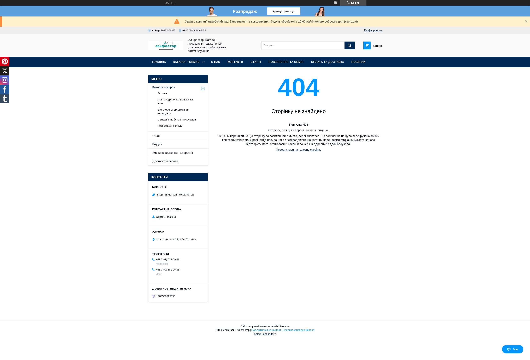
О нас (215, 61)
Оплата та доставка (327, 61)
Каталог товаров (163, 87)
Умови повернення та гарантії (172, 152)
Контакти (235, 61)
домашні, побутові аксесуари (177, 119)
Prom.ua (284, 326)
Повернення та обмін (286, 61)
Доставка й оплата (165, 161)
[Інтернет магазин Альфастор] (165, 48)
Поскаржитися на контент (266, 330)
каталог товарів (186, 61)
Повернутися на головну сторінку (298, 149)
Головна (159, 61)
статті (256, 61)
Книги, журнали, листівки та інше (175, 101)
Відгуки (157, 144)
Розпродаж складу (170, 125)
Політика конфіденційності (298, 330)
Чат (515, 349)
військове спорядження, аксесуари (173, 111)
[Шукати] (349, 45)
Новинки (358, 61)
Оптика (162, 93)
